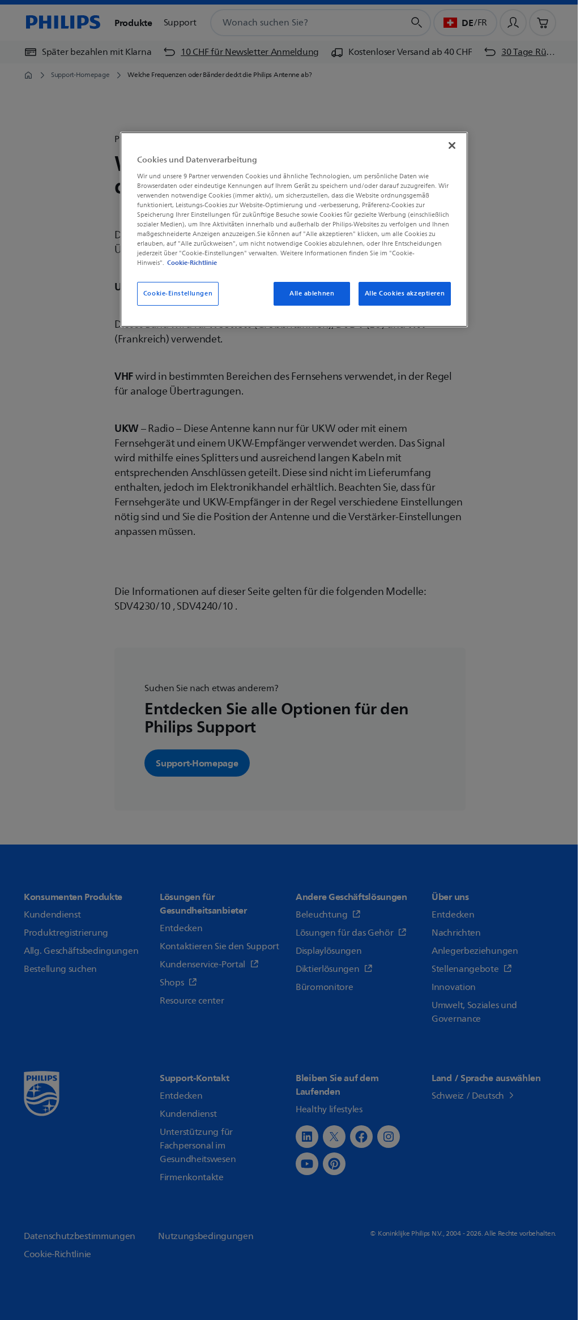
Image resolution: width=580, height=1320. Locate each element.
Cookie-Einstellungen (177, 293)
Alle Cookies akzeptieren (405, 293)
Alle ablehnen (311, 293)
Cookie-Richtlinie (192, 262)
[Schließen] (452, 145)
